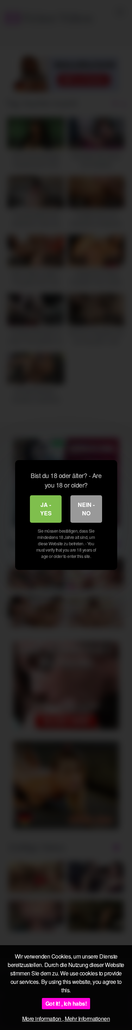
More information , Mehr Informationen (66, 1019)
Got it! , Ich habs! (66, 1003)
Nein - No (86, 509)
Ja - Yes (46, 509)
